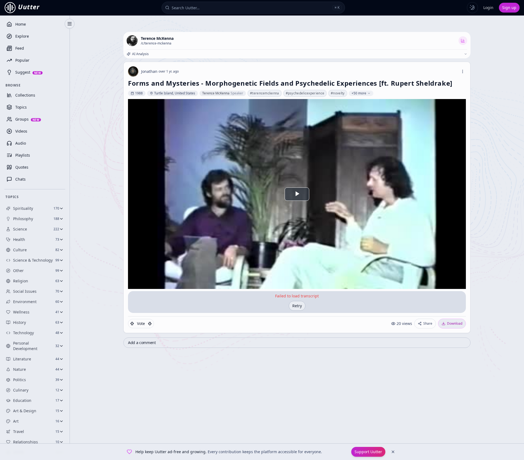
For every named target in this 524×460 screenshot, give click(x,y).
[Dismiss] (393, 451)
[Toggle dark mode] (472, 7)
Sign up (509, 7)
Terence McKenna (157, 38)
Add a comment (142, 342)
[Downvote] (150, 323)
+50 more (359, 93)
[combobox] (251, 7)
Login (488, 7)
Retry (297, 305)
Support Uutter (368, 451)
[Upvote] (132, 323)
